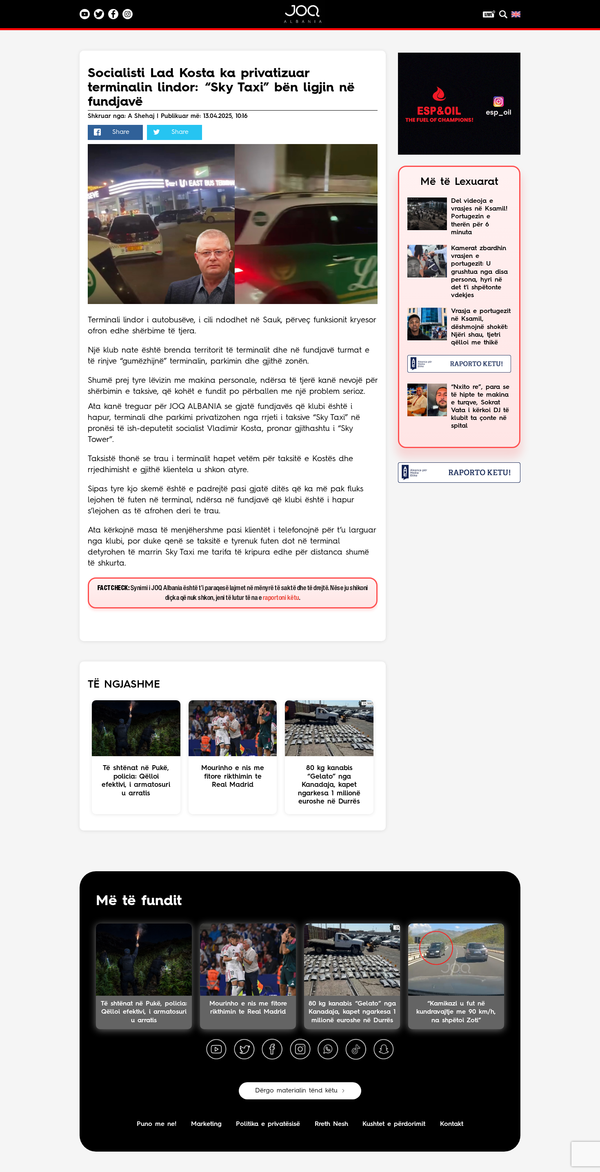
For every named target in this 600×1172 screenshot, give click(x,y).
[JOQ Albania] (308, 17)
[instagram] (300, 1049)
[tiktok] (356, 1049)
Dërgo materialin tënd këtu (296, 1091)
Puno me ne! (156, 1124)
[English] (515, 14)
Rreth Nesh (331, 1124)
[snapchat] (384, 1049)
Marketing (206, 1124)
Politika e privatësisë (268, 1124)
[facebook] (272, 1049)
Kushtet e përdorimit (393, 1124)
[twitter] (244, 1049)
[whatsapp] (328, 1049)
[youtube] (216, 1049)
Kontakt (451, 1124)
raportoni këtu (281, 598)
